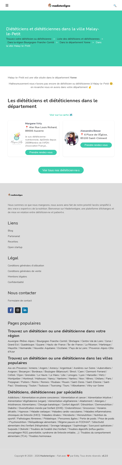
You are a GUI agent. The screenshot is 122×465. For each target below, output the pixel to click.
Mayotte (12, 348)
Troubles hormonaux (40, 436)
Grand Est (13, 344)
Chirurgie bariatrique (49, 404)
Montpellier (14, 378)
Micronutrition (84, 415)
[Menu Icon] (7, 5)
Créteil (11, 375)
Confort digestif (70, 404)
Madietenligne (47, 455)
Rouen (65, 382)
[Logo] (59, 5)
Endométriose (73, 408)
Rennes (45, 382)
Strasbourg (21, 385)
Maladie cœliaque (40, 411)
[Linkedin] (25, 310)
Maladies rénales (51, 415)
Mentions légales (17, 276)
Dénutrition (87, 404)
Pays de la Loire (78, 348)
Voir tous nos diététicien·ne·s (61, 170)
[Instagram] (18, 310)
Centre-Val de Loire (92, 341)
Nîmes (89, 378)
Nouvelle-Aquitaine (44, 348)
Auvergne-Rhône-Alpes (21, 341)
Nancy (51, 378)
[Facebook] (11, 310)
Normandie (25, 348)
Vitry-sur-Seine (95, 385)
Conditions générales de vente (24, 271)
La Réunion (91, 344)
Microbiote (69, 415)
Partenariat (14, 236)
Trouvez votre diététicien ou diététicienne (29, 39)
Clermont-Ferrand (95, 371)
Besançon (24, 371)
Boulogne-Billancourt (56, 371)
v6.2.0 (105, 455)
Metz (102, 375)
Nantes (73, 378)
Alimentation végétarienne (62, 401)
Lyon (82, 375)
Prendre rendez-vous (41, 152)
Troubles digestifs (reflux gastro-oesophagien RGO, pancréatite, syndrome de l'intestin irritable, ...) (56, 430)
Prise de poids (106, 418)
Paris (108, 378)
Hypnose (23, 411)
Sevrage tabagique (61, 425)
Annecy (54, 368)
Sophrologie (80, 425)
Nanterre (62, 378)
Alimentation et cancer (73, 397)
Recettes (13, 241)
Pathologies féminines (29, 418)
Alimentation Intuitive (99, 397)
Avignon (12, 371)
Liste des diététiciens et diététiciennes (78, 39)
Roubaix (55, 382)
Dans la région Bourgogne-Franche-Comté (31, 42)
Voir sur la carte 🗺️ (61, 115)
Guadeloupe (27, 344)
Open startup (15, 247)
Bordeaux (37, 371)
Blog (10, 230)
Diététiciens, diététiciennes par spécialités (45, 392)
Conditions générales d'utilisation (26, 265)
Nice (81, 378)
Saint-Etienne (94, 382)
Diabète (12, 408)
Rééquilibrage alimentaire (42, 422)
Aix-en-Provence (17, 368)
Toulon (32, 385)
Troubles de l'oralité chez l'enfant (48, 429)
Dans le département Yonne (75, 42)
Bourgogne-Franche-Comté (52, 341)
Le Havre (42, 375)
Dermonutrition (103, 404)
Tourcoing (56, 385)
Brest (73, 371)
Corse (108, 341)
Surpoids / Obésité (18, 429)
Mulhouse (40, 378)
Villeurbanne (78, 385)
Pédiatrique (50, 418)
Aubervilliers (104, 368)
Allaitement (85, 401)
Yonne (73, 77)
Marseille (92, 375)
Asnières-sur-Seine (84, 368)
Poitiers (25, 382)
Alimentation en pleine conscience (40, 397)
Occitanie (62, 348)
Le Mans (54, 375)
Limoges (72, 375)
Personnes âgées (68, 418)
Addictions (14, 397)
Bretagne (74, 341)
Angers (43, 368)
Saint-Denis (77, 382)
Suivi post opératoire (100, 425)
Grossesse (89, 408)
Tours (66, 385)
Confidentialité (16, 282)
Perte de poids (88, 418)
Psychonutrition (17, 422)
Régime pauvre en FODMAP (74, 422)
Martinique (105, 344)
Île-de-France (75, 344)
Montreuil (28, 378)
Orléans (99, 378)
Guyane (40, 344)
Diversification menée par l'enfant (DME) (41, 408)
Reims (35, 382)
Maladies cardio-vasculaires (67, 411)
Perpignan (13, 382)
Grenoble (30, 375)
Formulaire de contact (20, 300)
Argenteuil (65, 368)
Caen (81, 371)
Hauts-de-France (56, 344)
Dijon (20, 375)
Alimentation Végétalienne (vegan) (27, 401)
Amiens (33, 368)
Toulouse (43, 385)
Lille (63, 375)
